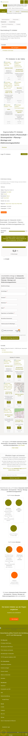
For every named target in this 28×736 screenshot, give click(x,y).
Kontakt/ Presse (5, 699)
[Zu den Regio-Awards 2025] (3, 732)
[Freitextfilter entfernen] (22, 2)
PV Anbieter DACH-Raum (6, 643)
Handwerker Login (6, 727)
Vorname (3, 297)
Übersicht (3, 11)
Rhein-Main (19, 203)
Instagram (3, 710)
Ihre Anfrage (4, 291)
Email (2, 307)
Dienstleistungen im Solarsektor (7, 653)
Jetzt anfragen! (14, 47)
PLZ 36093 (9, 192)
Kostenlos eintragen (5, 667)
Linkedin (2, 706)
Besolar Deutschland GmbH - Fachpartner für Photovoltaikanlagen (19, 421)
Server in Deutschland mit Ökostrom (8, 720)
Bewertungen (24, 11)
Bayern (8, 195)
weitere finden (18, 510)
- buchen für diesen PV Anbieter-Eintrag (14, 582)
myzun (8, 109)
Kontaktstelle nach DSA (5, 689)
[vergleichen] (2, 14)
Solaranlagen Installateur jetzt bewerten (14, 238)
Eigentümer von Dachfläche (7, 313)
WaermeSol (19, 88)
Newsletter (3, 678)
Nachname (3, 302)
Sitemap (2, 717)
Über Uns (3, 713)
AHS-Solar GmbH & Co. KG (19, 395)
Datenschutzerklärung (7, 335)
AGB (2, 692)
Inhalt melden (15, 447)
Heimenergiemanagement (19, 111)
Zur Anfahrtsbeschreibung (7, 352)
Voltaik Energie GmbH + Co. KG (8, 92)
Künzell (5, 194)
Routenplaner (24, 154)
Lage (10, 11)
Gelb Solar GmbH (9, 68)
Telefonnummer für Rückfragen (8, 323)
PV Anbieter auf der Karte (7, 50)
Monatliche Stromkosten (6, 318)
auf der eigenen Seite (19, 557)
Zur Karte (4, 350)
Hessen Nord (8, 203)
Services (4, 147)
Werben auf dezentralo (5, 674)
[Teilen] (23, 734)
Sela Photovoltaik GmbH (9, 415)
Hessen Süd (14, 203)
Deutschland (6, 197)
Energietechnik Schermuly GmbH (19, 70)
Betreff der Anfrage (5, 285)
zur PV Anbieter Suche (1, 5)
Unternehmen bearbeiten (6, 664)
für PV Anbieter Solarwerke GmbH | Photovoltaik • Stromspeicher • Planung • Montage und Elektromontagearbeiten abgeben (8, 514)
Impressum (3, 685)
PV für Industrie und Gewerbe (7, 650)
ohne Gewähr (21, 445)
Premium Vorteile (4, 671)
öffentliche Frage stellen (14, 478)
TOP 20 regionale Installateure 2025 (8, 657)
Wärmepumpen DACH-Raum (7, 646)
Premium (25, 60)
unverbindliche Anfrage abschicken (10, 338)
